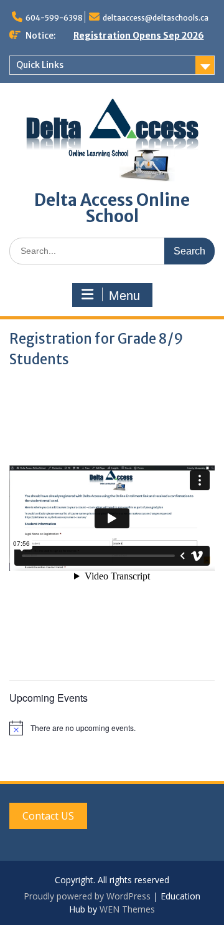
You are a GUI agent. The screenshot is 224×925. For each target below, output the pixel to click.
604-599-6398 (54, 17)
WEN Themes (127, 909)
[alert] (112, 727)
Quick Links (39, 64)
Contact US (48, 816)
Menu (124, 296)
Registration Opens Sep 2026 (138, 35)
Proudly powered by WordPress (87, 896)
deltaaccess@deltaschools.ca (155, 17)
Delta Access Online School (112, 208)
